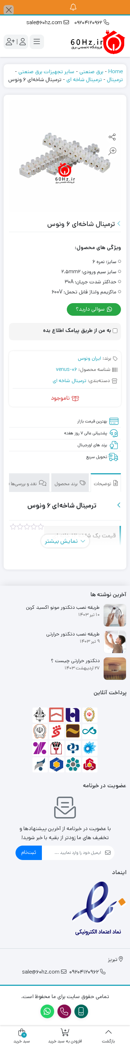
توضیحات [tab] (103, 483)
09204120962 (89, 22)
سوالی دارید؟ (91, 309)
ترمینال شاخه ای (84, 79)
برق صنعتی (91, 71)
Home (115, 71)
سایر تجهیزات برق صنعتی (46, 71)
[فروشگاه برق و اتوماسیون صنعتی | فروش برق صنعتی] (97, 41)
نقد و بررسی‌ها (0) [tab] (21, 483)
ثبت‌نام (28, 852)
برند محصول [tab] (67, 483)
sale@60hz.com (45, 22)
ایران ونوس (89, 358)
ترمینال (115, 79)
